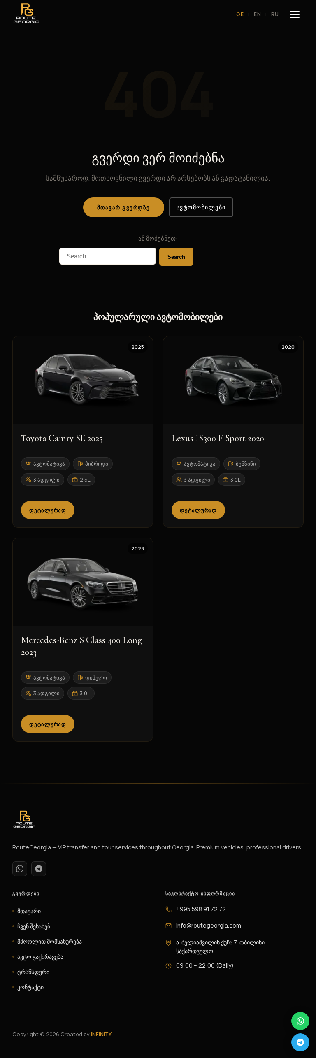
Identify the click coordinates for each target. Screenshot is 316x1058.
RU (275, 14)
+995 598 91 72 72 (201, 909)
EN (257, 14)
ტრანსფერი (33, 972)
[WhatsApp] (19, 868)
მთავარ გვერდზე (123, 207)
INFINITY (101, 1034)
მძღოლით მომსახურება (49, 941)
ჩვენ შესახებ (33, 926)
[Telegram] (38, 868)
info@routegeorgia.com (208, 925)
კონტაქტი (30, 987)
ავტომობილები (201, 207)
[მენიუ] (295, 14)
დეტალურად (47, 510)
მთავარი (29, 911)
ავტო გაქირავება (40, 957)
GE (240, 14)
